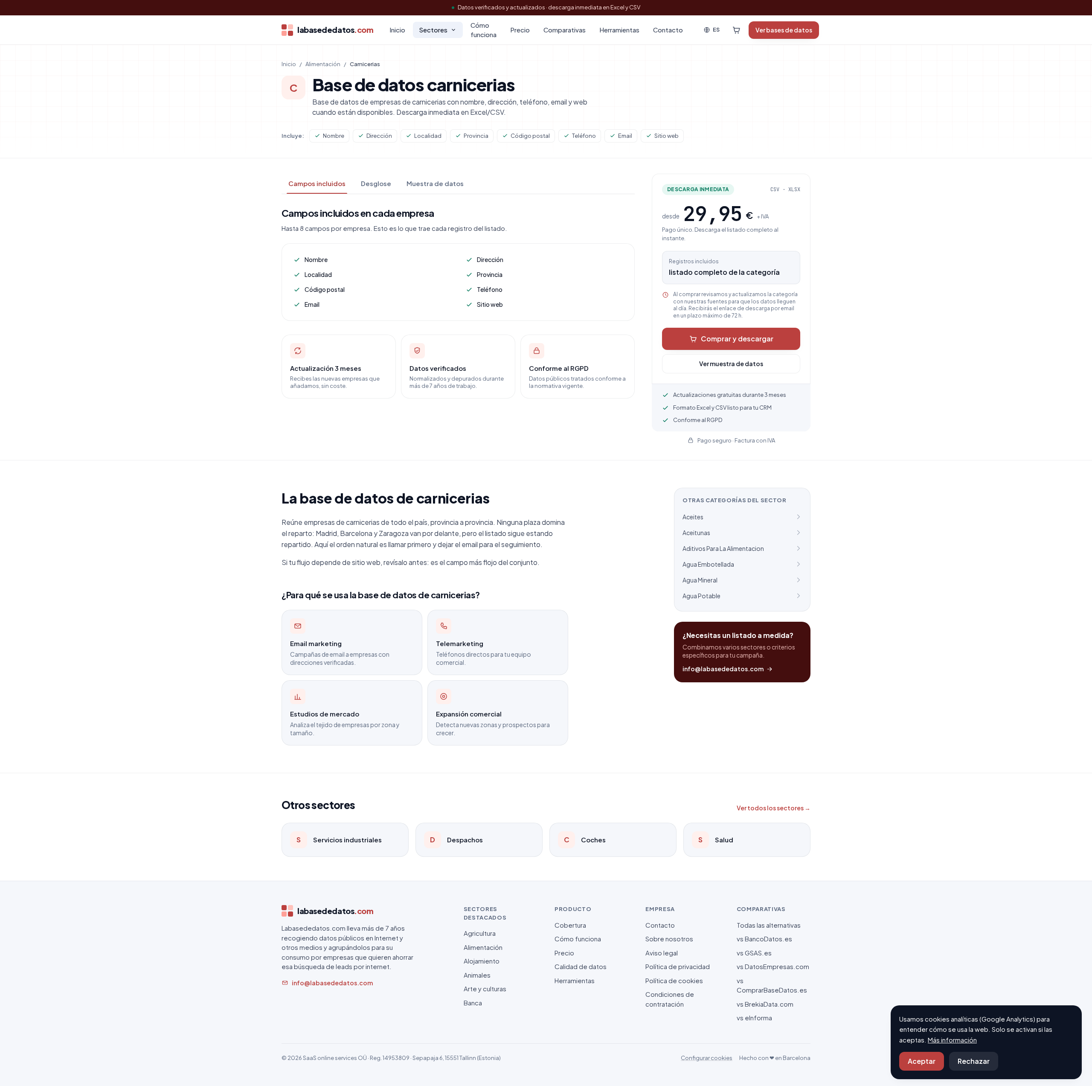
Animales (477, 975)
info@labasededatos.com (723, 669)
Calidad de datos (581, 966)
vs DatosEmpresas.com (773, 966)
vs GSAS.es (754, 953)
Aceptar (921, 1061)
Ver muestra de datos (731, 363)
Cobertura (570, 925)
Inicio (397, 30)
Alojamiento (482, 961)
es (716, 29)
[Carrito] (736, 30)
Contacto (668, 30)
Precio (520, 30)
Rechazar (974, 1061)
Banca (473, 1003)
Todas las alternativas (769, 925)
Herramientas (619, 30)
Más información (952, 1040)
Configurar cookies (706, 1057)
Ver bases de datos (783, 30)
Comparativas (564, 30)
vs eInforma (754, 1017)
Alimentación (322, 64)
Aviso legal (661, 953)
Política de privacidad (677, 966)
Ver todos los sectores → (773, 808)
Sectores (433, 30)
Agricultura (480, 933)
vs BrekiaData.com (765, 1004)
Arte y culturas (485, 988)
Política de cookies (674, 980)
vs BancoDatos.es (764, 939)
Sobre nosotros (669, 939)
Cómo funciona (483, 30)
